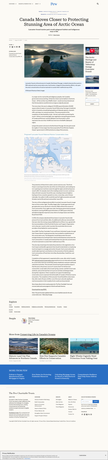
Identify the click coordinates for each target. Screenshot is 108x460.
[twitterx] (14, 47)
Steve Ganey (31, 318)
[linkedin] (12, 47)
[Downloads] (98, 43)
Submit (92, 104)
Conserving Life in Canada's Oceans (37, 334)
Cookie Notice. (27, 458)
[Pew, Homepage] (54, 3)
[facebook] (10, 47)
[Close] (105, 455)
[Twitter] (89, 414)
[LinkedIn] (87, 414)
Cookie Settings (82, 455)
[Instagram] (84, 414)
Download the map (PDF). (39, 289)
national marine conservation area (44, 260)
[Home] (21, 393)
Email (82, 399)
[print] (19, 47)
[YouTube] (91, 414)
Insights (58, 397)
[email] (17, 47)
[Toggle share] (94, 43)
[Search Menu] (98, 4)
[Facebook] (82, 414)
